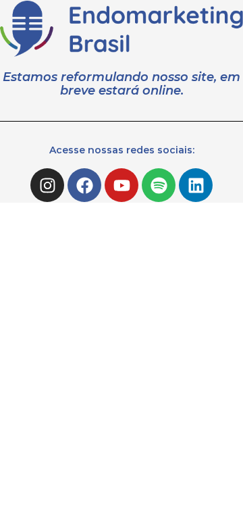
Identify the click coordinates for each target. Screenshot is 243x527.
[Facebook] (84, 185)
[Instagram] (47, 185)
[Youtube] (121, 185)
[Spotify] (159, 185)
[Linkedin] (196, 185)
